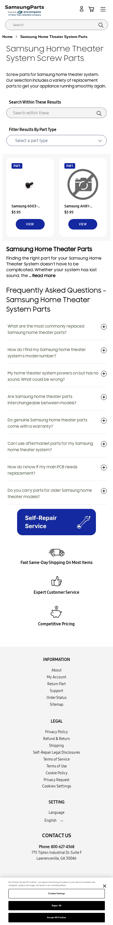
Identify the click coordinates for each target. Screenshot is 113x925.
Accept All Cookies (56, 917)
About (56, 670)
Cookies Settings (56, 893)
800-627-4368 (62, 846)
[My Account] (82, 9)
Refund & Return (56, 738)
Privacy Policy (56, 731)
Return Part (56, 684)
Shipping (56, 745)
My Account (56, 677)
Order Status (56, 697)
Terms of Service (56, 759)
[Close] (104, 886)
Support (56, 690)
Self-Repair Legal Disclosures (56, 752)
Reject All (56, 905)
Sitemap (56, 704)
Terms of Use (57, 766)
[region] (56, 901)
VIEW (30, 224)
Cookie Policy (57, 773)
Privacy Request (56, 779)
